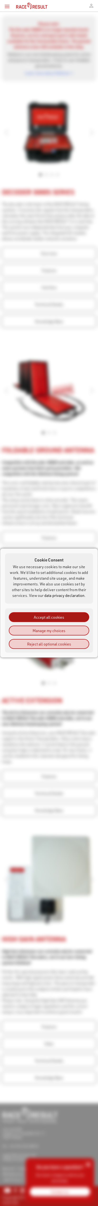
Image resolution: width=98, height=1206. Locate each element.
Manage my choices (49, 630)
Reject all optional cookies (49, 643)
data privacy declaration (64, 595)
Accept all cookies (49, 617)
